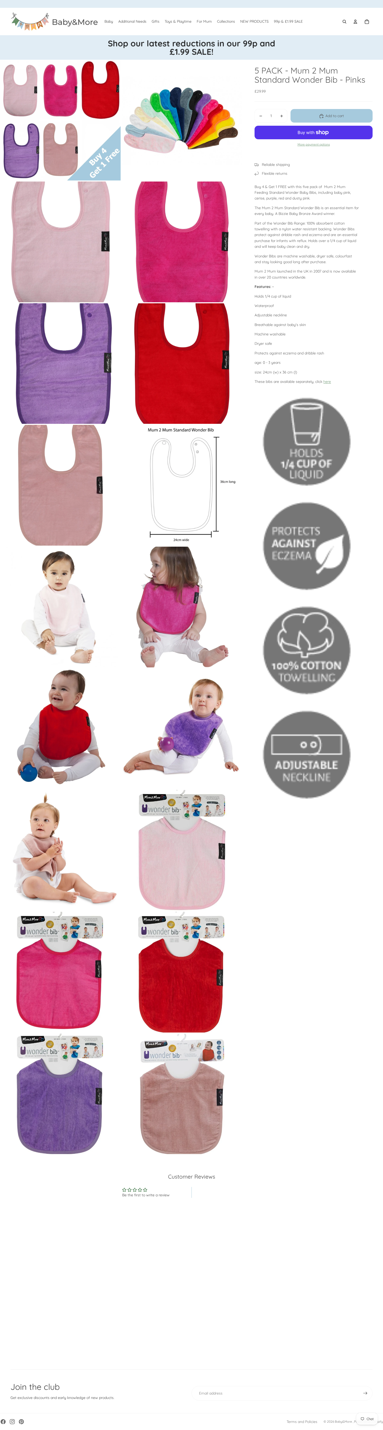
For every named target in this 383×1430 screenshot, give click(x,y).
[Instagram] (12, 1422)
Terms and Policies (302, 1421)
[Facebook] (3, 1422)
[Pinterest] (21, 1422)
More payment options (314, 145)
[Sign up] (365, 1393)
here (327, 381)
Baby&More (344, 1421)
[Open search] (344, 21)
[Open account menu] (355, 21)
